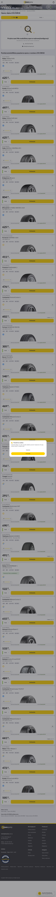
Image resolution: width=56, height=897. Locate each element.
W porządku (28, 453)
